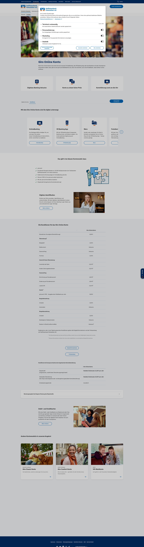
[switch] (102, 30)
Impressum (58, 19)
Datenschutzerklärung (46, 19)
